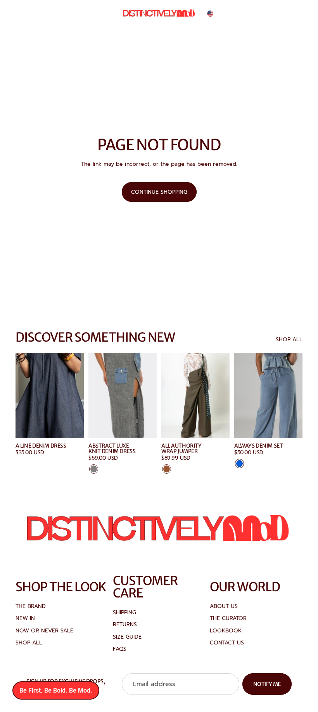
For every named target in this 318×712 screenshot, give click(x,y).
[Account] (276, 13)
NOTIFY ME (267, 684)
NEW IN (25, 618)
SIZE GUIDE (127, 637)
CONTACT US (227, 643)
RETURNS (125, 624)
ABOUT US (224, 606)
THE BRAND (31, 606)
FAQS (119, 649)
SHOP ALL (289, 340)
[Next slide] (148, 395)
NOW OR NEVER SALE (44, 631)
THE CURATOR (228, 618)
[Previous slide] (96, 395)
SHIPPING (124, 612)
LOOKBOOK (226, 631)
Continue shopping (159, 192)
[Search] (260, 13)
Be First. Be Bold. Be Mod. (55, 690)
